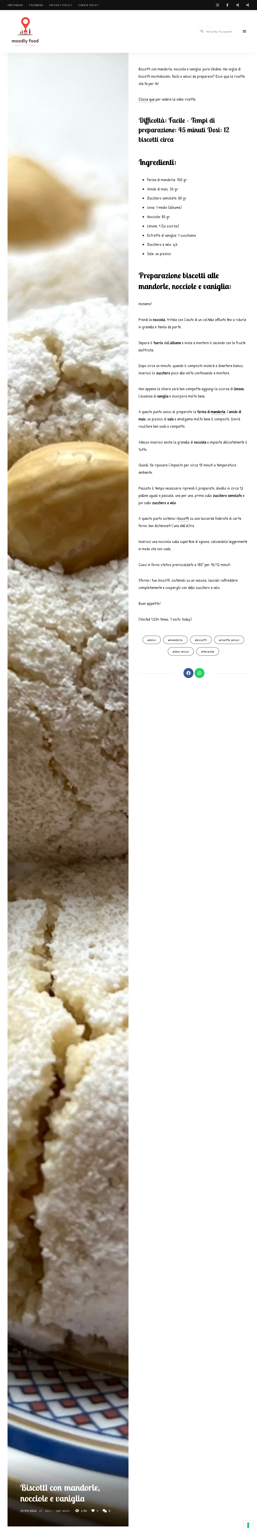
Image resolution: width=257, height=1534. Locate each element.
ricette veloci (230, 640)
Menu (244, 31)
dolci (152, 640)
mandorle (218, 411)
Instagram (15, 5)
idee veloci (63, 1511)
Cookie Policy (89, 5)
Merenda (208, 651)
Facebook (36, 5)
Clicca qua (147, 99)
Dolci (48, 1511)
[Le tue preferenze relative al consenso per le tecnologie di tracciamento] (248, 1525)
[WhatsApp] (200, 673)
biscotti (183, 518)
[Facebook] (188, 673)
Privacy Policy (61, 5)
